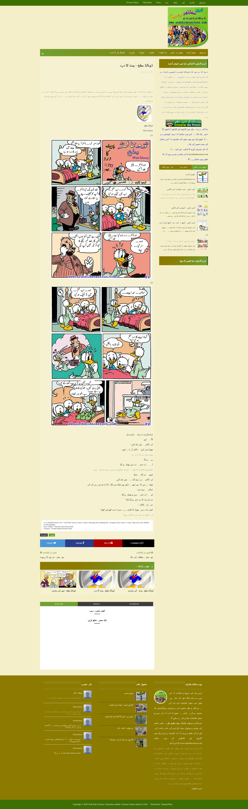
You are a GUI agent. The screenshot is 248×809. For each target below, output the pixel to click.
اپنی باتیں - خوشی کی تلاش (183, 208)
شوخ (142, 52)
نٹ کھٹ (163, 52)
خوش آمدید (191, 52)
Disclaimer (147, 2)
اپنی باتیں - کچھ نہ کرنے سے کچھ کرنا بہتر (177, 223)
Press (158, 2)
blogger (59, 604)
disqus (96, 604)
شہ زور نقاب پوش (167, 167)
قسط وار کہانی (118, 52)
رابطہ (175, 2)
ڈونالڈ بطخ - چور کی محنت (64, 591)
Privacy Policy (132, 2)
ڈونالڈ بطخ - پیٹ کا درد (104, 591)
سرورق (202, 2)
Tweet (50, 543)
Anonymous (77, 707)
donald (44, 535)
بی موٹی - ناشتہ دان (125, 728)
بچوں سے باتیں (176, 52)
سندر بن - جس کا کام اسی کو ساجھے (119, 716)
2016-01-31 (145, 72)
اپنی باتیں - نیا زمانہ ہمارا (180, 241)
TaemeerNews (167, 804)
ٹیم (183, 2)
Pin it (107, 543)
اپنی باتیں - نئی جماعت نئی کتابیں (181, 189)
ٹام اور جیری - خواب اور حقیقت (121, 705)
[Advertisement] (92, 27)
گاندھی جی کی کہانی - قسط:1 (121, 740)
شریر (132, 52)
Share (79, 543)
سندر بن (183, 167)
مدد (166, 2)
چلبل (152, 52)
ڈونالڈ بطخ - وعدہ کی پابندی (141, 591)
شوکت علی (77, 693)
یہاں (188, 788)
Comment (136, 543)
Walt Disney (148, 131)
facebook (134, 604)
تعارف (192, 2)
